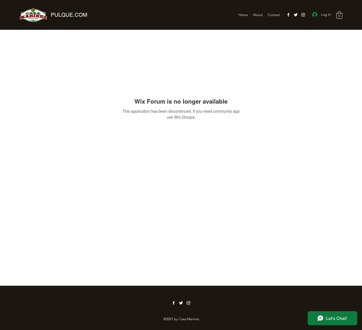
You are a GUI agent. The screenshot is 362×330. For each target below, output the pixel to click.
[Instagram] (303, 14)
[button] (339, 15)
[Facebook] (288, 14)
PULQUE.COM (69, 15)
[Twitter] (295, 14)
